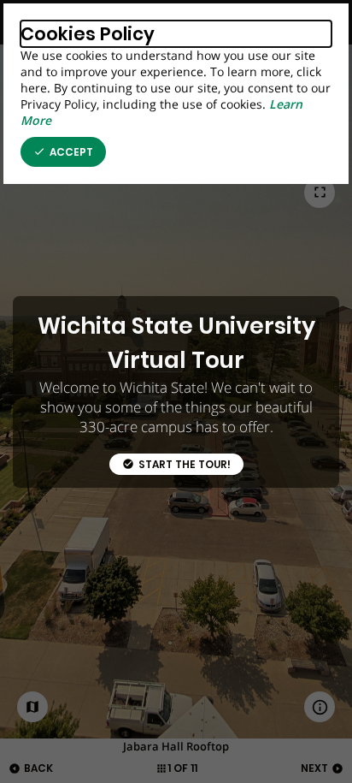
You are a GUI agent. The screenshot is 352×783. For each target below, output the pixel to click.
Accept (63, 152)
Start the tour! (176, 465)
